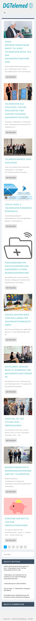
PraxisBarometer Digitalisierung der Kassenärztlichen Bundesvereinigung (17, 596)
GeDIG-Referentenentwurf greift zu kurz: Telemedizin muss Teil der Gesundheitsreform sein (18, 51)
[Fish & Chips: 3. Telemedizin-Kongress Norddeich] (18, 192)
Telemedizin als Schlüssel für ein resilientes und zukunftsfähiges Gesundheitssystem (17, 110)
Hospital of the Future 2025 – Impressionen (14, 422)
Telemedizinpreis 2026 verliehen (15, 583)
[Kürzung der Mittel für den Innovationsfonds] (18, 506)
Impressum (6, 619)
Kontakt (30, 619)
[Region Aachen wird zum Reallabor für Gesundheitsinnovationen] (18, 302)
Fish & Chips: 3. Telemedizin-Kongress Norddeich (18, 208)
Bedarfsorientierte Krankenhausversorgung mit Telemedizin (18, 470)
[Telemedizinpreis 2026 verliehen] (18, 147)
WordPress (18, 615)
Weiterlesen (11, 77)
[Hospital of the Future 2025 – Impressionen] (18, 406)
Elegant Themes (17, 613)
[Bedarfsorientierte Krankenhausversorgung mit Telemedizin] (18, 455)
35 (21, 547)
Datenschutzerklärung (19, 619)
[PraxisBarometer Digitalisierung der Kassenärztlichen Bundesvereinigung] (18, 245)
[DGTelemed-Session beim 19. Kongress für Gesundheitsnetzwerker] (18, 354)
